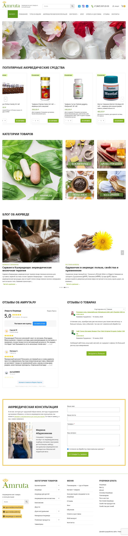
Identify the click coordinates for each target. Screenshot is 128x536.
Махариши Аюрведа (42, 515)
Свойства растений (106, 506)
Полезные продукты (42, 520)
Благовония (39, 503)
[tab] (61, 287)
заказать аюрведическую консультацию (29, 416)
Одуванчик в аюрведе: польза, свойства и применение (28, 269)
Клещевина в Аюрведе (80, 267)
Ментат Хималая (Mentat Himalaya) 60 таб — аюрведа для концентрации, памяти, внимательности (110, 106)
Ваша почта (71, 415)
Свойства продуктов (107, 503)
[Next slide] (122, 99)
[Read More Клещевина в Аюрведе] (94, 241)
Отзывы (106, 14)
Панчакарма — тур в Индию (77, 485)
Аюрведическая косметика (45, 498)
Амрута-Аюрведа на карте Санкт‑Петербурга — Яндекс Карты (30, 386)
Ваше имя (70, 406)
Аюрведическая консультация (55, 14)
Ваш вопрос (71, 433)
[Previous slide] (5, 99)
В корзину (20, 121)
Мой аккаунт (72, 518)
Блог (82, 14)
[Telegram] (79, 6)
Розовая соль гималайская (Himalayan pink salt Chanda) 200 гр (100, 312)
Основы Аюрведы (105, 493)
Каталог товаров (73, 490)
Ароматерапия (40, 485)
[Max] (83, 6)
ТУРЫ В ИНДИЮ (35, 14)
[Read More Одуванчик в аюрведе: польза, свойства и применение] (31, 241)
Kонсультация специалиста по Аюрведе (78, 495)
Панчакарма (103, 495)
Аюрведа (38, 490)
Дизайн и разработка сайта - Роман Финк (112, 531)
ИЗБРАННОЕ (63, 22)
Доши (101, 490)
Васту (101, 487)
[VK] (87, 6)
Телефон (71, 424)
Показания (23, 14)
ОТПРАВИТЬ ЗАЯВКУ (78, 454)
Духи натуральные (42, 511)
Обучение (70, 510)
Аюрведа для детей (42, 494)
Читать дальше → (10, 284)
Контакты (115, 14)
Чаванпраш (39, 524)
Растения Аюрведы (9, 264)
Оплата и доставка (93, 14)
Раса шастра (104, 498)
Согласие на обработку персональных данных (87, 449)
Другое (37, 507)
